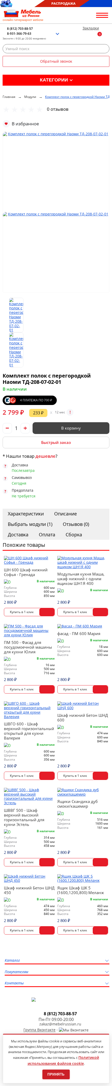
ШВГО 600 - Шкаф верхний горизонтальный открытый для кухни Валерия (29, 730)
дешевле (45, 456)
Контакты (14, 983)
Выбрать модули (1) (30, 524)
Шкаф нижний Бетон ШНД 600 (82, 717)
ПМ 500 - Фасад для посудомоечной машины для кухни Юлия (28, 647)
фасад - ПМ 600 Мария (78, 633)
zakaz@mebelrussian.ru (60, 1024)
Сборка (74, 534)
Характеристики (26, 513)
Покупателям (16, 972)
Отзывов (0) (76, 524)
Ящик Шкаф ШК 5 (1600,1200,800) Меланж (80, 890)
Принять (56, 1074)
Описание (65, 513)
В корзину (71, 428)
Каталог (12, 960)
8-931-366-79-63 (19, 34)
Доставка (18, 534)
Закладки (91, 28)
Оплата (47, 534)
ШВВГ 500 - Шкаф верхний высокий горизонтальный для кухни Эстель (24, 817)
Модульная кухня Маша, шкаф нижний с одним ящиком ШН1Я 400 (80, 579)
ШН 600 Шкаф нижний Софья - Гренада (26, 572)
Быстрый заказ (56, 442)
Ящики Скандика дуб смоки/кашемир (77, 803)
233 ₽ (38, 413)
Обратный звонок (56, 61)
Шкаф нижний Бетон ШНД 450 (29, 890)
